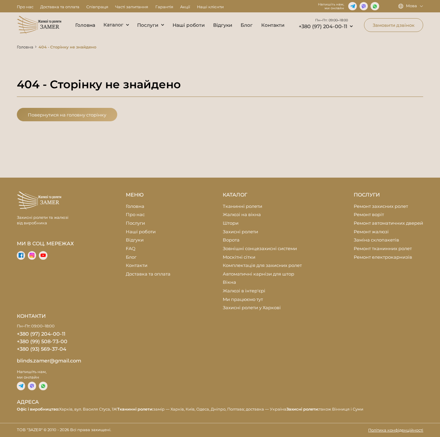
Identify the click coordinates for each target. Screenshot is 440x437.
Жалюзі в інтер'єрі (244, 290)
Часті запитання (131, 6)
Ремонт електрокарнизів (383, 257)
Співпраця (97, 6)
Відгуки (222, 25)
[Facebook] (21, 255)
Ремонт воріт (369, 214)
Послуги (147, 25)
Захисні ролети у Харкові (252, 307)
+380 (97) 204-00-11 (323, 26)
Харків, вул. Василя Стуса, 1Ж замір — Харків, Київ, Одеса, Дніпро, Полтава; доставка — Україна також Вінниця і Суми (190, 409)
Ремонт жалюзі (371, 231)
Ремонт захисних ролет (381, 206)
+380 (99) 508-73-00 (42, 341)
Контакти (273, 25)
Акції (185, 6)
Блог (247, 25)
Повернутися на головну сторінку (67, 114)
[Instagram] (32, 255)
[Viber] (364, 6)
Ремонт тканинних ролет (383, 248)
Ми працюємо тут (243, 299)
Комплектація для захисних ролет (262, 265)
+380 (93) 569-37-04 (41, 349)
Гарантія (164, 6)
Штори (231, 223)
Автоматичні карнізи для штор (258, 274)
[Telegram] (352, 6)
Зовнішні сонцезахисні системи (260, 248)
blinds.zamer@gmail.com (49, 361)
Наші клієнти (210, 6)
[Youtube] (43, 255)
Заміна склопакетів (376, 240)
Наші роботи (189, 25)
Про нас (25, 6)
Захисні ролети (240, 231)
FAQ (130, 248)
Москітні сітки (239, 257)
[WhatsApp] (375, 6)
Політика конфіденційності (395, 430)
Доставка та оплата (59, 6)
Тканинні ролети (242, 206)
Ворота (231, 240)
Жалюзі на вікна (242, 214)
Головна (85, 25)
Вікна (229, 282)
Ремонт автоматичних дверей (388, 223)
